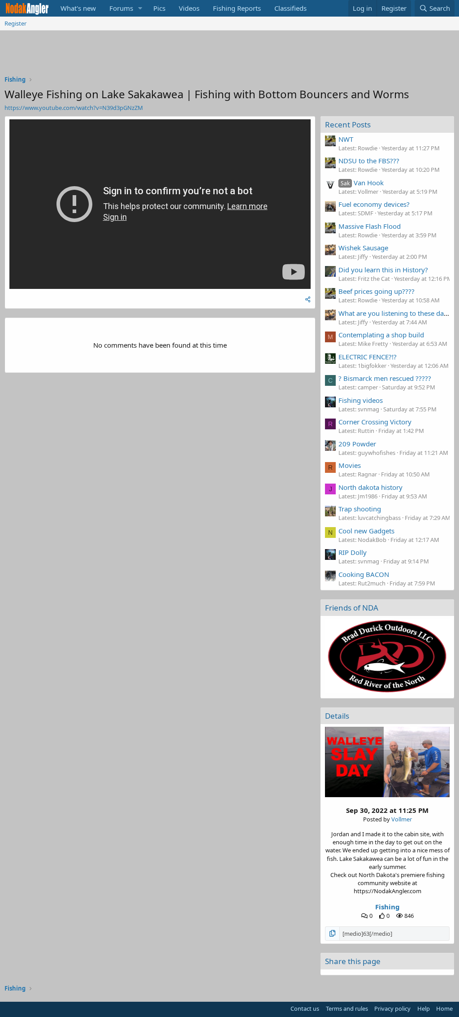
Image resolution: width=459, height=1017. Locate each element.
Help (423, 1008)
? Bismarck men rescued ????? (384, 378)
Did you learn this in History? (383, 269)
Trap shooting (359, 508)
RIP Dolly (352, 552)
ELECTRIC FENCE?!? (367, 356)
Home (444, 1008)
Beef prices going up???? (376, 291)
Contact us (304, 1008)
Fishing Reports (237, 8)
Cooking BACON (363, 574)
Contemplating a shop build (381, 334)
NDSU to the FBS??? (368, 160)
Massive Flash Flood (369, 226)
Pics (159, 8)
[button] (140, 8)
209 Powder (357, 443)
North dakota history (370, 487)
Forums (121, 8)
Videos (189, 8)
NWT (345, 139)
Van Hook (362, 182)
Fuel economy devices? (374, 204)
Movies (349, 465)
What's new (78, 8)
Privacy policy (392, 1008)
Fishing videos (360, 400)
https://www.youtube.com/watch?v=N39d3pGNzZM (73, 108)
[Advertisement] (229, 55)
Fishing (387, 906)
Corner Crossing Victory (374, 421)
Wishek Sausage (363, 247)
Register (15, 23)
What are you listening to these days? (396, 313)
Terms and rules (347, 1008)
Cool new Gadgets (366, 530)
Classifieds (290, 8)
